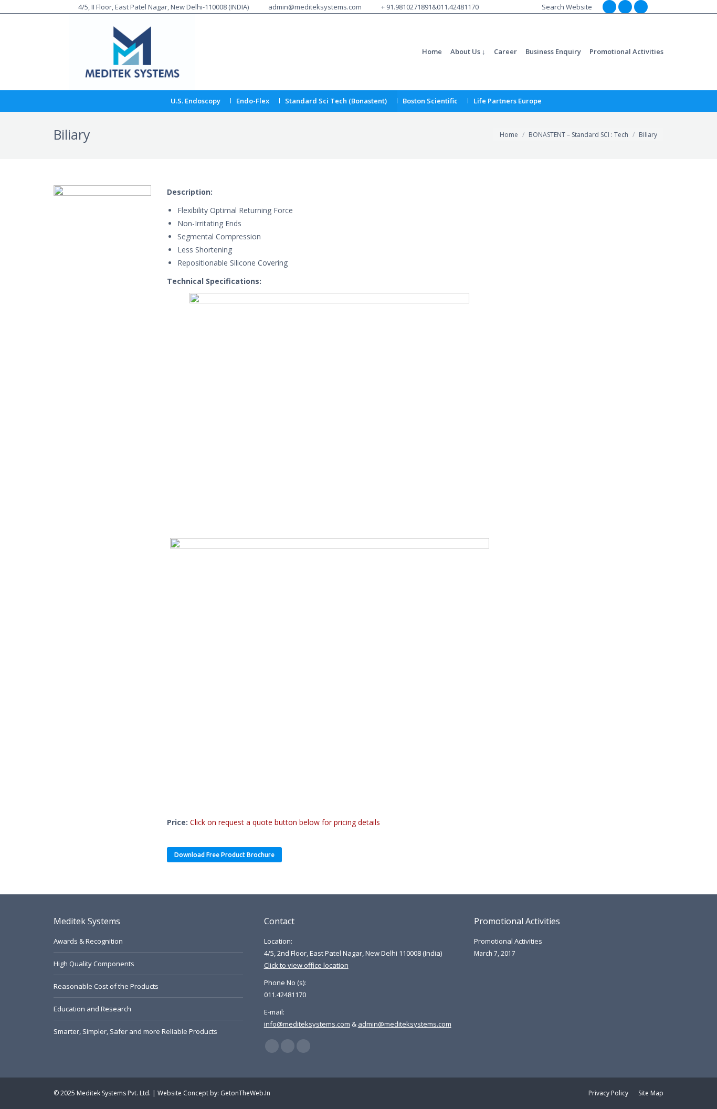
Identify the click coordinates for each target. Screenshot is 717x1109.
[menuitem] (432, 51)
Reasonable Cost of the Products (106, 986)
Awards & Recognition (88, 941)
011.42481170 (458, 7)
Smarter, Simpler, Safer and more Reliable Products (135, 1031)
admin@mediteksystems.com (315, 7)
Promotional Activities (508, 941)
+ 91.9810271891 (406, 7)
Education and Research (92, 1008)
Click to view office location (306, 965)
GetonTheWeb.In (245, 1093)
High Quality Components (94, 963)
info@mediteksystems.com (307, 1024)
